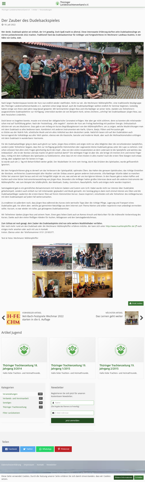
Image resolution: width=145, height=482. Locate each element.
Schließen (138, 477)
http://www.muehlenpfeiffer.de (120, 226)
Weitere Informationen (123, 477)
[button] (3, 3)
